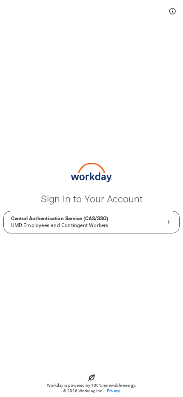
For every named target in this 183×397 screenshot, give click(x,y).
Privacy (113, 390)
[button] (173, 11)
